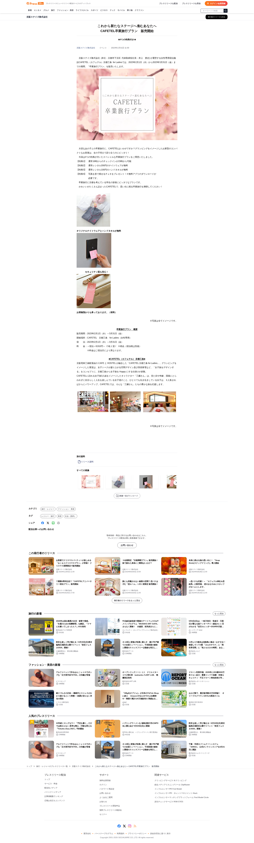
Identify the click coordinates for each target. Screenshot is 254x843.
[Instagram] (129, 826)
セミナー (103, 814)
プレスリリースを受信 (191, 3)
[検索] (226, 11)
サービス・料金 (50, 784)
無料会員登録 (105, 780)
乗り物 (130, 10)
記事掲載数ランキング (53, 796)
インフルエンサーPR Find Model (168, 789)
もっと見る (219, 614)
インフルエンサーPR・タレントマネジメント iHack (176, 793)
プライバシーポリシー (137, 833)
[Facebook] (42, 523)
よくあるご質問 (105, 797)
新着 (30, 10)
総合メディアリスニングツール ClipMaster (172, 785)
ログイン (103, 785)
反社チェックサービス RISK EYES (169, 802)
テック (112, 10)
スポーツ (94, 10)
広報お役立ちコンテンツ (54, 800)
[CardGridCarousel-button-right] (176, 482)
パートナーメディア (52, 792)
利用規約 (120, 833)
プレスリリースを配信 (168, 3)
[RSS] (135, 826)
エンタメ (37, 10)
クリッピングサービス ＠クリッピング (171, 780)
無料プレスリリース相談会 (110, 810)
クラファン (139, 10)
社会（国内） (70, 516)
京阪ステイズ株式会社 (86, 48)
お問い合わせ (127, 545)
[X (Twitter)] (48, 523)
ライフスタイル (82, 10)
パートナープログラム (104, 833)
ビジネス (104, 10)
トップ (29, 766)
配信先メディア (50, 788)
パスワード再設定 (106, 789)
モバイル (121, 10)
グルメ (46, 10)
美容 (60, 516)
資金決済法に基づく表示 (160, 833)
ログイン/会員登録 (217, 3)
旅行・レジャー (47, 509)
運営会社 (87, 833)
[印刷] (58, 523)
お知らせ (103, 802)
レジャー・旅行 (47, 516)
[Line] (53, 523)
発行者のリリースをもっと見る (127, 600)
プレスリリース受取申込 (109, 806)
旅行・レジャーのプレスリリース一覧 (52, 766)
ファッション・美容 (65, 10)
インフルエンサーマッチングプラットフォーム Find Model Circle (182, 797)
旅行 (53, 10)
